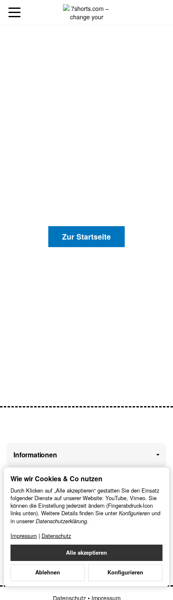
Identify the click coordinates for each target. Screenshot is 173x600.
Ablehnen (47, 572)
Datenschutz (56, 536)
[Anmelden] (143, 12)
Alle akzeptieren (86, 552)
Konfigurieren (125, 572)
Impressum (23, 536)
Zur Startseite (86, 236)
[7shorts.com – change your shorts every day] (86, 12)
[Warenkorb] (158, 12)
